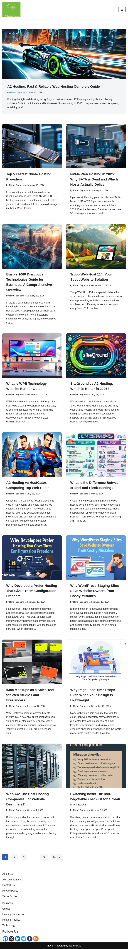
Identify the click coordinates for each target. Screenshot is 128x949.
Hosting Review (11, 919)
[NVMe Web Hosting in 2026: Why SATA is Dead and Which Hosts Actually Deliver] (96, 146)
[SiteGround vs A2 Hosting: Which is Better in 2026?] (96, 355)
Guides (6, 908)
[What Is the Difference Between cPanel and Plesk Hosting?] (96, 454)
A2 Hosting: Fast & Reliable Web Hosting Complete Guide (53, 86)
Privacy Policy (10, 890)
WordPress (75, 945)
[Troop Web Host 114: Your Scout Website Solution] (96, 246)
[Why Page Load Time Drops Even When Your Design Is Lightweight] (96, 662)
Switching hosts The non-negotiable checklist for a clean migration (95, 799)
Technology (8, 925)
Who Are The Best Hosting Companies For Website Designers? (27, 799)
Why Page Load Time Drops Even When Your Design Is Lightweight (92, 695)
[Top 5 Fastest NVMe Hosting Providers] (32, 146)
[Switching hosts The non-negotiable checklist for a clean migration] (96, 766)
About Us (7, 874)
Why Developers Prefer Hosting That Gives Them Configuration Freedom (31, 591)
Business (7, 903)
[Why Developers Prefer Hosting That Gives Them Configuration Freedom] (32, 557)
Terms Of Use (9, 896)
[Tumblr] (29, 938)
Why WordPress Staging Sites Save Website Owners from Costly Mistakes (94, 591)
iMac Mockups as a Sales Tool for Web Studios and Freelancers (30, 695)
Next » (56, 857)
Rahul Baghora (17, 92)
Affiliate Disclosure (12, 879)
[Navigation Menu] (122, 9)
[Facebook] (5, 938)
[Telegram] (23, 938)
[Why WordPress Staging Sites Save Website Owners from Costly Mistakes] (96, 557)
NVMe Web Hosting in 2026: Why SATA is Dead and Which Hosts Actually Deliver (94, 179)
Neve (50, 945)
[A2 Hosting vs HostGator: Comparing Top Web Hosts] (32, 454)
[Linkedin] (17, 938)
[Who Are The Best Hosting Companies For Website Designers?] (32, 766)
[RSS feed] (36, 938)
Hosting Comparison (13, 914)
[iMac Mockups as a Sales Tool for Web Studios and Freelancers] (32, 662)
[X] (11, 938)
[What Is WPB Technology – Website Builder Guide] (32, 355)
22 (44, 857)
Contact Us (8, 885)
